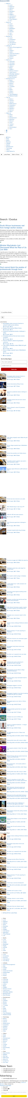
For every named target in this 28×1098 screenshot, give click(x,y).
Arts (10, 88)
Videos (8, 113)
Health (11, 13)
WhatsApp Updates (14, 74)
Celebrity (11, 82)
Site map (5, 1056)
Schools (11, 31)
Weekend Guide (13, 96)
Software (11, 107)
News (7, 3)
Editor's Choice (15, 154)
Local (10, 5)
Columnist (11, 61)
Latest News (7, 154)
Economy (11, 41)
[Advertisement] (14, 174)
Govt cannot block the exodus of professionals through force (13, 268)
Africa (10, 9)
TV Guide (11, 86)
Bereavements (12, 75)
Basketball (11, 28)
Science (11, 110)
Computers (12, 105)
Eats (10, 49)
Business (8, 36)
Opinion (8, 60)
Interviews (11, 63)
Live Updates (7, 355)
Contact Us (6, 1061)
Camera (11, 100)
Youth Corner (12, 72)
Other (10, 35)
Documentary (12, 127)
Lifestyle (8, 45)
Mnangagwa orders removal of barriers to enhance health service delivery (13, 325)
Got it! (14, 1096)
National (11, 8)
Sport (10, 116)
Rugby (11, 30)
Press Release (12, 19)
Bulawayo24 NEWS (4, 1)
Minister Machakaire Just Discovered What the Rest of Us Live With (13, 247)
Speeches (11, 64)
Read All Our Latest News (10, 913)
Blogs (10, 67)
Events (11, 92)
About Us (5, 1059)
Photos (11, 58)
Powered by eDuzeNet (5, 1085)
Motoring (11, 119)
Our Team (5, 1062)
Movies (11, 83)
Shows (11, 91)
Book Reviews (12, 77)
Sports (8, 22)
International (12, 16)
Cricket (11, 27)
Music (10, 80)
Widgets (5, 1054)
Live (10, 20)
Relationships (12, 55)
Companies (12, 39)
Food (10, 122)
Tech (7, 97)
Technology (9, 148)
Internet (11, 102)
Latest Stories (9, 151)
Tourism (11, 124)
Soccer (11, 25)
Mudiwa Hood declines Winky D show (12, 328)
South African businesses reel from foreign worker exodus (12, 226)
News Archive (6, 1053)
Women (11, 121)
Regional (11, 6)
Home (8, 137)
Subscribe (14, 369)
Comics (11, 56)
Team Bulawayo (13, 94)
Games (11, 85)
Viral (10, 128)
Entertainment (9, 78)
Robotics (11, 108)
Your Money (12, 44)
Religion (11, 14)
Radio (10, 89)
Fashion (11, 50)
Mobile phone (12, 103)
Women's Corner (13, 71)
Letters (11, 66)
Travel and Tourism (14, 53)
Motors (11, 99)
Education (11, 11)
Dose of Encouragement (15, 47)
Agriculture (12, 17)
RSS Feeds (6, 1057)
